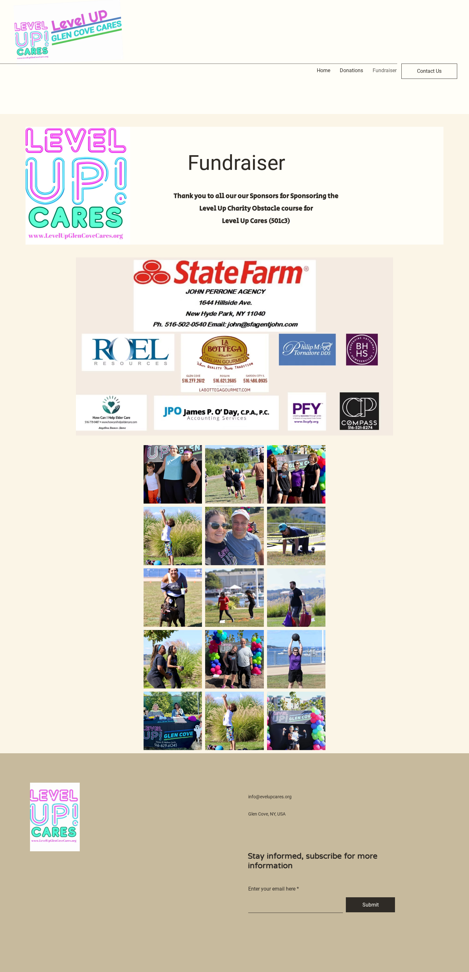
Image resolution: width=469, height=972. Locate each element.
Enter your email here (271, 889)
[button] (429, 71)
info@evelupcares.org (270, 796)
